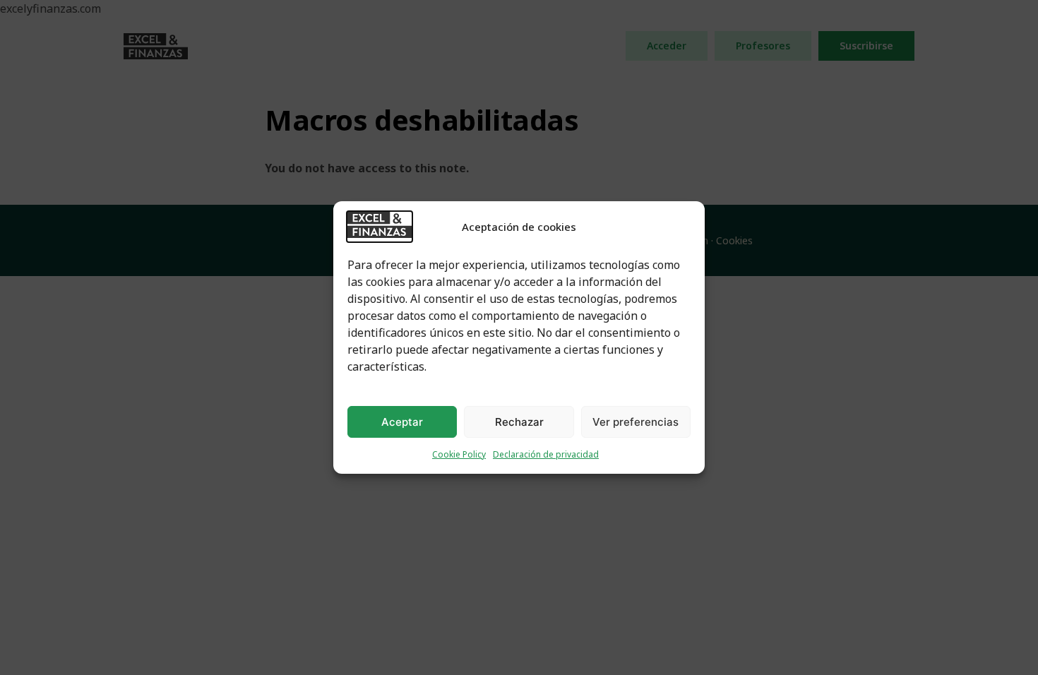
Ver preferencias (635, 422)
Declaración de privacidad (546, 454)
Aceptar (402, 422)
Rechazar (519, 422)
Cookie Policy (459, 454)
